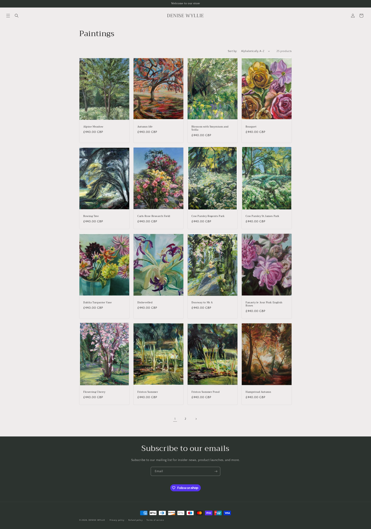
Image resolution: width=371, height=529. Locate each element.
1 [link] (175, 419)
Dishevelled (145, 302)
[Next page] (196, 419)
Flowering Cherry (94, 392)
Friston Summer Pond (205, 392)
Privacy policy (117, 520)
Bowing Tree (91, 216)
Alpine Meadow (93, 126)
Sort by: (232, 51)
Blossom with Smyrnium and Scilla (210, 128)
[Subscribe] (216, 471)
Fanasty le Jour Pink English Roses (264, 304)
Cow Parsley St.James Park (262, 216)
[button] (8, 15)
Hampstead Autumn (258, 392)
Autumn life (145, 126)
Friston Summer (147, 392)
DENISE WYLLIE (96, 520)
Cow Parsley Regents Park (208, 216)
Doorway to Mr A (202, 302)
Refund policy (135, 520)
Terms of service (155, 520)
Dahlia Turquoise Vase (97, 302)
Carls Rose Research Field (153, 216)
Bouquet (251, 126)
